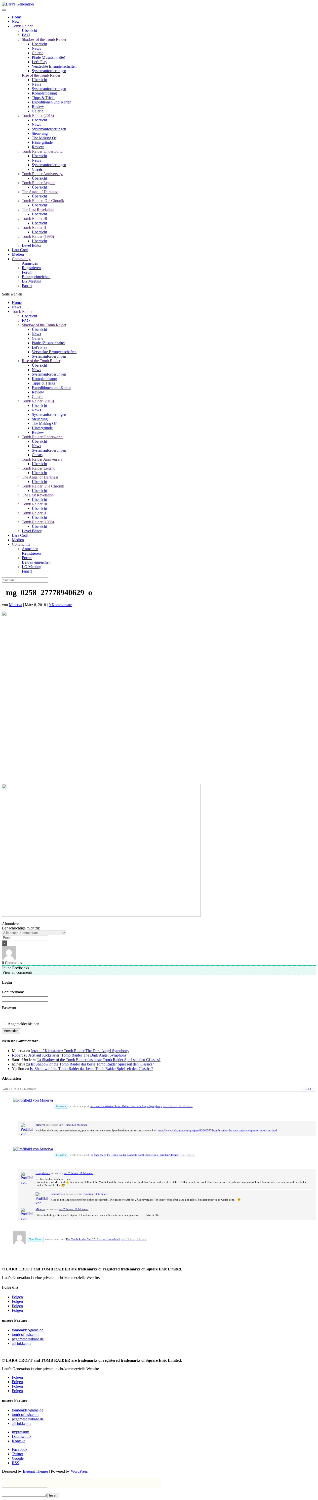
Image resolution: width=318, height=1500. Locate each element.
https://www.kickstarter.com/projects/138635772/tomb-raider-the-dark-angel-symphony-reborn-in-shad (217, 1130)
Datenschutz (21, 1436)
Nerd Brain (35, 1239)
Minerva (15, 605)
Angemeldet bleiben (23, 1024)
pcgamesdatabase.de (28, 1339)
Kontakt (18, 1441)
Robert (17, 1055)
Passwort (9, 1008)
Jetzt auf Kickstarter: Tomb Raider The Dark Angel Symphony (80, 1051)
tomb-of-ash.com (25, 1334)
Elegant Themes (35, 1471)
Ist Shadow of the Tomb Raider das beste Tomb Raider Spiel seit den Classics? (98, 1060)
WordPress (79, 1471)
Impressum (20, 1432)
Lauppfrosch (43, 1173)
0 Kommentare (60, 605)
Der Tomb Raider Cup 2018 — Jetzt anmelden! (93, 1239)
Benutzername (13, 992)
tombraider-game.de (27, 1330)
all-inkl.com (21, 1343)
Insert (53, 1495)
